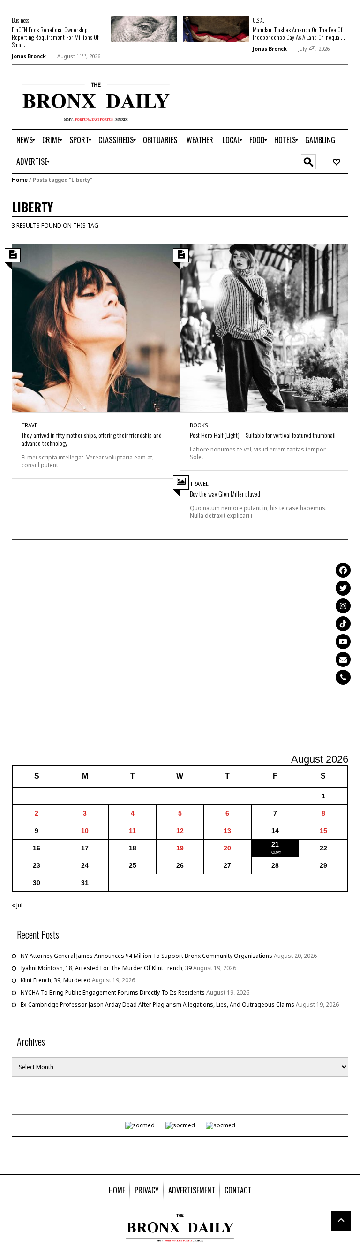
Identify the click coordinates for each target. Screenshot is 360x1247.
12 (180, 830)
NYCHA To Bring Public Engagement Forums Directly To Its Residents (113, 992)
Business (20, 20)
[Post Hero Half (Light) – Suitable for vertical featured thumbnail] (264, 327)
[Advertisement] (180, 647)
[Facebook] (343, 570)
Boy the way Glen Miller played (225, 493)
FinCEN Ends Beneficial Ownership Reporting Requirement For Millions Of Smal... (55, 37)
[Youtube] (343, 641)
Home (20, 179)
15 (323, 830)
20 (227, 848)
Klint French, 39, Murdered (55, 980)
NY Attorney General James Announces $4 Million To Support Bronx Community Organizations (146, 956)
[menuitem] (25, 140)
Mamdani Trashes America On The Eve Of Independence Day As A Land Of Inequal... (299, 33)
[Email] (343, 659)
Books (199, 424)
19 (180, 848)
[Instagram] (343, 605)
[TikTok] (343, 623)
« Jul (17, 905)
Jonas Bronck (29, 56)
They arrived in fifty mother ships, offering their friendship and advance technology (92, 439)
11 (132, 830)
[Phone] (343, 677)
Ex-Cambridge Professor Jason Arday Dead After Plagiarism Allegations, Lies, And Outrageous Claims (157, 1005)
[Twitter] (343, 588)
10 (85, 830)
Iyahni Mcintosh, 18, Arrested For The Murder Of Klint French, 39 (106, 968)
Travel (31, 424)
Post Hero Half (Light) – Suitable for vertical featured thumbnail (263, 435)
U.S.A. (258, 20)
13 (227, 830)
